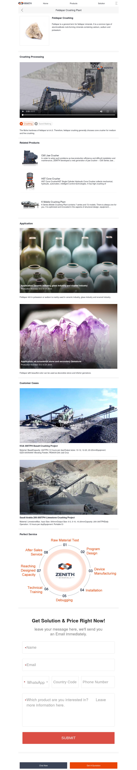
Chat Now (43, 765)
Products (73, 3)
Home (45, 3)
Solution (101, 3)
